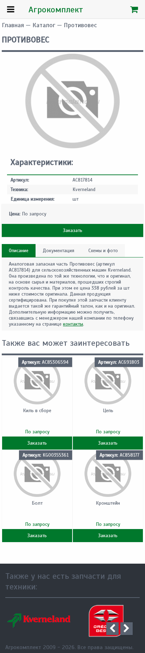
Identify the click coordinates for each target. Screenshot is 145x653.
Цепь (108, 411)
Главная (13, 25)
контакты (73, 324)
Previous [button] (112, 628)
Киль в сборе (37, 411)
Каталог (43, 25)
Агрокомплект (56, 9)
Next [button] (126, 628)
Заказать (72, 230)
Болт (37, 503)
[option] (38, 621)
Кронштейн (108, 503)
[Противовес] (72, 147)
